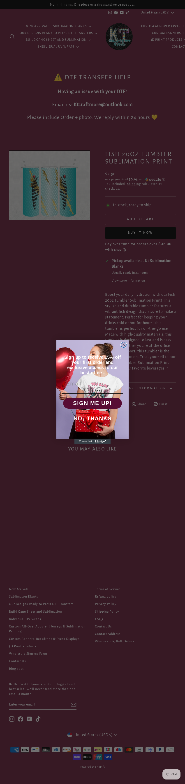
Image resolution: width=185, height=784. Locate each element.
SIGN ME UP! (92, 403)
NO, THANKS (93, 418)
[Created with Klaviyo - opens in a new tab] (92, 441)
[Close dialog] (123, 344)
